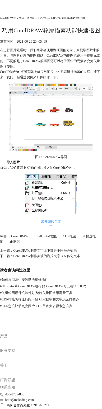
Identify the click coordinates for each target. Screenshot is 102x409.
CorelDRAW (10, 11)
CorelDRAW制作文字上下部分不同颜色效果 (45, 250)
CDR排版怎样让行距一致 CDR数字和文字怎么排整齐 (39, 299)
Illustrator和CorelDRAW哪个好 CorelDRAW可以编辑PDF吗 (43, 286)
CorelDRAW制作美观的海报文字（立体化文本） (48, 256)
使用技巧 (32, 17)
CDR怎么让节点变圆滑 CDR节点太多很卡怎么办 (36, 306)
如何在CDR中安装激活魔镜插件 (24, 280)
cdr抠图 (14, 242)
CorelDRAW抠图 (45, 236)
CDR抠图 (69, 236)
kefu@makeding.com (19, 400)
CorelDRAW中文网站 (12, 17)
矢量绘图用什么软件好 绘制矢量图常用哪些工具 (36, 293)
